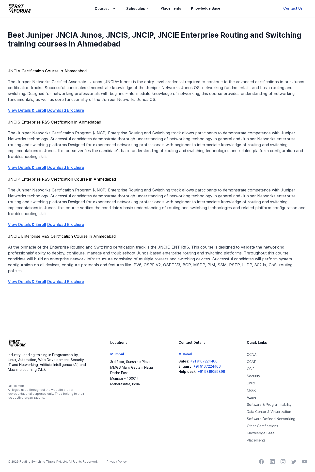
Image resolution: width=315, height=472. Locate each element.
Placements (171, 8)
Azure (251, 397)
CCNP (251, 362)
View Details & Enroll (27, 110)
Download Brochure (65, 110)
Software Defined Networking (271, 419)
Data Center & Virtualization (269, 411)
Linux (251, 383)
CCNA (251, 354)
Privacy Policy (117, 461)
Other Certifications (262, 426)
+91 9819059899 (211, 371)
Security (253, 376)
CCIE (250, 369)
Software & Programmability (269, 404)
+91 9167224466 (204, 361)
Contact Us (295, 8)
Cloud (251, 390)
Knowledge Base (205, 8)
